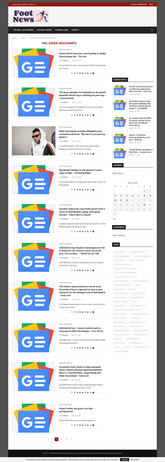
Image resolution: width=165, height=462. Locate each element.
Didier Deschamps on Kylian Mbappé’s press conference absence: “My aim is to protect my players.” (82, 134)
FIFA (137, 285)
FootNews (64, 60)
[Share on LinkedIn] (82, 73)
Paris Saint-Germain (141, 330)
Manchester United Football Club (127, 310)
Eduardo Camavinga (122, 285)
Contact (75, 30)
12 (127, 200)
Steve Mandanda (133, 339)
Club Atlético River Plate (124, 277)
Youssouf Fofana (121, 351)
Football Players (44, 30)
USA (116, 347)
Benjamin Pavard (136, 260)
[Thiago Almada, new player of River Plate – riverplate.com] (119, 153)
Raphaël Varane (140, 335)
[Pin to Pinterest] (80, 73)
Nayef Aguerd (120, 322)
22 (144, 205)
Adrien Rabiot (120, 252)
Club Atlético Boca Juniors (125, 268)
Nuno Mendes (120, 326)
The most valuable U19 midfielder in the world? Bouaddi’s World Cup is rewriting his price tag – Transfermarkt (82, 95)
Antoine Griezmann (121, 256)
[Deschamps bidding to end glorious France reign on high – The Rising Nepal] (33, 179)
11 (121, 200)
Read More (135, 459)
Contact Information (139, 4)
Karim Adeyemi (120, 297)
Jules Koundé (138, 293)
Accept (124, 460)
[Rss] (148, 30)
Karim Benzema (136, 297)
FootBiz (132, 289)
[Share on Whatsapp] (90, 73)
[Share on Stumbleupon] (88, 73)
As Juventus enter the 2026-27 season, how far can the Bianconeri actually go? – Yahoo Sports (140, 121)
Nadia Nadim (135, 318)
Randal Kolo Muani (121, 335)
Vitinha (127, 347)
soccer (118, 339)
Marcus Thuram (121, 314)
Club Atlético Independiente (125, 273)
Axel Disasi (119, 260)
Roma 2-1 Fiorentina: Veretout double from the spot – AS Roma (139, 137)
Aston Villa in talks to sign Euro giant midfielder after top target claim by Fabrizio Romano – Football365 (140, 104)
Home (14, 38)
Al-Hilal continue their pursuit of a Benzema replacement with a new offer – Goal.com (141, 89)
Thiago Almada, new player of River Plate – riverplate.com (141, 151)
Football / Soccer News (23, 30)
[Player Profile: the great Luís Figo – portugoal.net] (33, 418)
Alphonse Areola (137, 252)
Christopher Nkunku (122, 264)
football (119, 289)
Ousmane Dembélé (121, 330)
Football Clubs (61, 30)
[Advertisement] (109, 16)
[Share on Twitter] (77, 73)
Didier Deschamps (141, 281)
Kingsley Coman (121, 302)
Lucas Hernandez (137, 306)
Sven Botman (119, 343)
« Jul (114, 219)
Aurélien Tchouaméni (142, 256)
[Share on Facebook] (74, 73)
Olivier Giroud (136, 326)
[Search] (152, 30)
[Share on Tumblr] (85, 73)
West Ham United (142, 347)
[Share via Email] (93, 73)
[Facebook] (146, 30)
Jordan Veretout (121, 293)
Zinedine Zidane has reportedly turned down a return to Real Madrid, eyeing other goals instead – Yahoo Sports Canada (82, 212)
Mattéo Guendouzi (140, 314)
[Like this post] (72, 73)
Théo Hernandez (136, 343)
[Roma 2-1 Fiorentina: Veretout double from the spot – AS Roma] (119, 139)
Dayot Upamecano (121, 281)
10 (115, 200)
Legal (151, 4)
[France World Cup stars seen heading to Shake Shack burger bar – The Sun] (33, 63)
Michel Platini (120, 318)
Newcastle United (137, 322)
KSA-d (135, 302)
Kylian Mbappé (120, 306)
